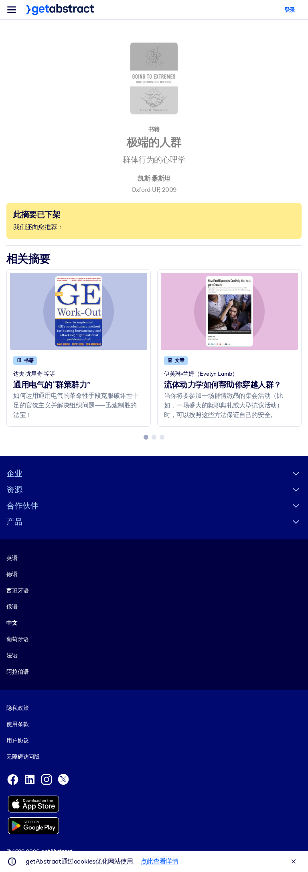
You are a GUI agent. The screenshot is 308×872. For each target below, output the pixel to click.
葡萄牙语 (17, 639)
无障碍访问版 (23, 756)
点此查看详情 (159, 861)
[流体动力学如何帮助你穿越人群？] (229, 311)
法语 (12, 655)
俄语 (12, 606)
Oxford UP (145, 189)
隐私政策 (17, 708)
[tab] (146, 437)
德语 (12, 574)
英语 (12, 558)
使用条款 (17, 724)
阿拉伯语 (17, 671)
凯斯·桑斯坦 (154, 178)
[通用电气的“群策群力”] (78, 311)
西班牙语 (17, 590)
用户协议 (17, 740)
